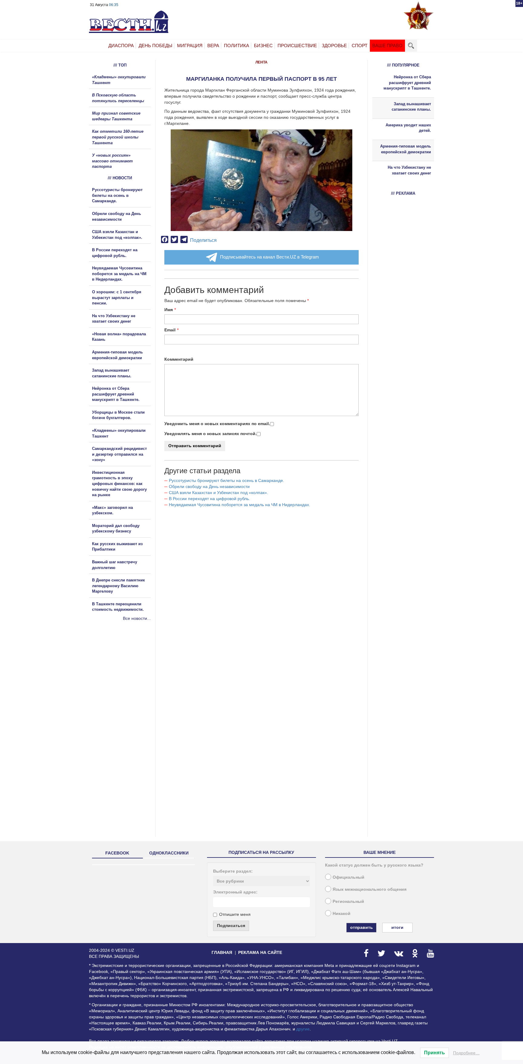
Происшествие (297, 45)
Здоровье (334, 45)
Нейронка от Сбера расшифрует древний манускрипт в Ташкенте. (116, 394)
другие (303, 1029)
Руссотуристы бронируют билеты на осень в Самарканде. (226, 480)
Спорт (359, 45)
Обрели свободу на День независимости (209, 486)
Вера (213, 45)
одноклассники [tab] (169, 853)
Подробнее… (466, 1052)
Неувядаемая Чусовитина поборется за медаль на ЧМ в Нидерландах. (239, 504)
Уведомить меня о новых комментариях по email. (217, 423)
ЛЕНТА (261, 62)
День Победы (155, 45)
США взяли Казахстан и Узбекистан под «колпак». (218, 492)
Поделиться (203, 240)
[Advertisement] (125, 686)
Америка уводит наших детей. (408, 128)
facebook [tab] (117, 853)
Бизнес (263, 45)
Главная (222, 952)
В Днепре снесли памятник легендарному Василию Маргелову (118, 586)
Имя (168, 309)
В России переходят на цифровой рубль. (209, 498)
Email (170, 329)
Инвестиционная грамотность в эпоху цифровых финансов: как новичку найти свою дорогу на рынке (119, 483)
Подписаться (231, 925)
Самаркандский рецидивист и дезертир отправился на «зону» (119, 454)
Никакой (341, 913)
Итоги (397, 927)
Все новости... (137, 618)
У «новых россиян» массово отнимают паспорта (112, 161)
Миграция (189, 45)
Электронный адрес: (235, 892)
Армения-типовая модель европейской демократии (405, 149)
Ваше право (387, 45)
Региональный (348, 901)
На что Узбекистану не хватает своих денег (409, 170)
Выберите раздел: (233, 871)
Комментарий (178, 359)
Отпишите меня (235, 914)
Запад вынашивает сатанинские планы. (411, 107)
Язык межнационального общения (369, 889)
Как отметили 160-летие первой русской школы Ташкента (117, 137)
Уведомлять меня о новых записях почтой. (210, 433)
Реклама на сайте (260, 952)
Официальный (348, 877)
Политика (236, 45)
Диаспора (121, 45)
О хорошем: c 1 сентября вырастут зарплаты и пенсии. (116, 297)
